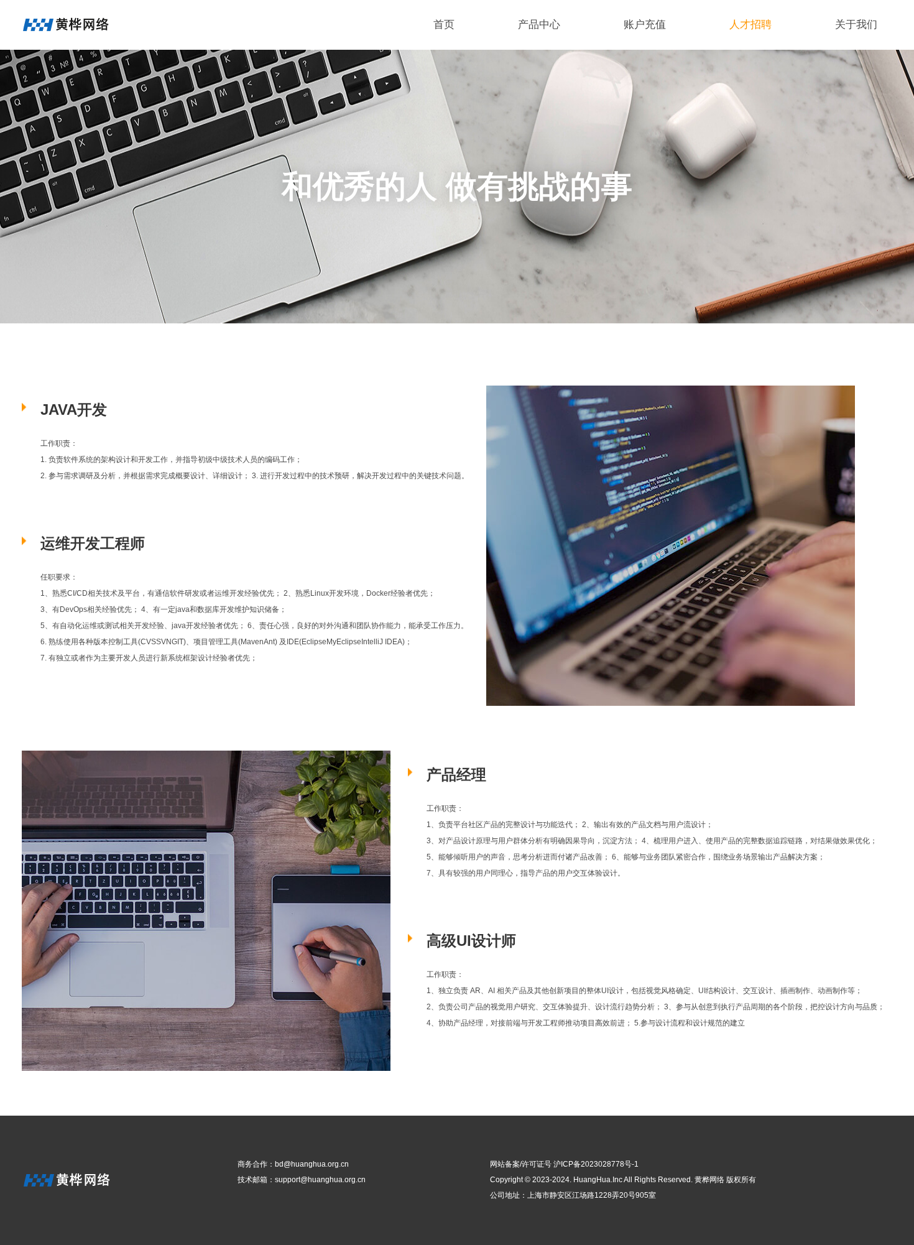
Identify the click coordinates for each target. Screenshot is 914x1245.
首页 (444, 24)
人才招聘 (750, 24)
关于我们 (856, 24)
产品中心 (539, 24)
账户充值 (645, 24)
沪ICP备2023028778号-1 (596, 1164)
